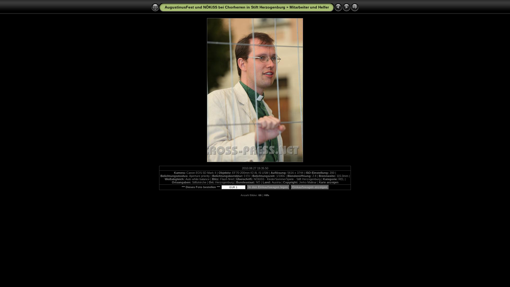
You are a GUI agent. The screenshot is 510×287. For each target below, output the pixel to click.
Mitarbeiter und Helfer (309, 7)
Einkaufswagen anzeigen (309, 187)
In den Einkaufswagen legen (268, 187)
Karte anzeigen (328, 182)
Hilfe (266, 195)
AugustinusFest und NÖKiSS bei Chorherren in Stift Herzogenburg (225, 7)
